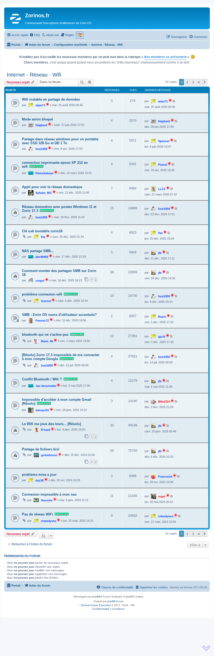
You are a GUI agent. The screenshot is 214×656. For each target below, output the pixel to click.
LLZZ (161, 188)
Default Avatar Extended (96, 605)
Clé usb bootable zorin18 (42, 231)
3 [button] (193, 82)
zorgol (39, 280)
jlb (160, 252)
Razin (162, 316)
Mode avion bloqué (37, 119)
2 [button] (187, 82)
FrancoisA (165, 476)
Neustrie (46, 500)
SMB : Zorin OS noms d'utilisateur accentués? (59, 315)
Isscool (46, 301)
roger (161, 496)
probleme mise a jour (39, 475)
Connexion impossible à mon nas (49, 494)
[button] (204, 82)
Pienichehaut (44, 173)
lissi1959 (41, 148)
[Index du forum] (15, 18)
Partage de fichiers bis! (40, 449)
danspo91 (42, 410)
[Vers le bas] (206, 648)
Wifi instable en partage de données (51, 99)
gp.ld (161, 336)
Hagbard (41, 125)
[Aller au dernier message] (174, 101)
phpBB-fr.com (115, 601)
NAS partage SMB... (38, 251)
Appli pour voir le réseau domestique (52, 187)
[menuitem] (34, 35)
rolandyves (48, 521)
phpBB (96, 596)
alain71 (40, 105)
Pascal (162, 164)
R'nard (45, 429)
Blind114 (164, 401)
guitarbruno (49, 455)
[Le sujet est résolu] (36, 166)
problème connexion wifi (42, 294)
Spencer (163, 141)
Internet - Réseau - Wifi (34, 75)
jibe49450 (41, 256)
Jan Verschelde (45, 385)
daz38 (39, 480)
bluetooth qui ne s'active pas (45, 334)
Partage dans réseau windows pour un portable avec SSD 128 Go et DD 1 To (60, 141)
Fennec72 (42, 320)
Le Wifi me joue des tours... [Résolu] (51, 424)
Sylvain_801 (43, 192)
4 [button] (199, 82)
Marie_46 (47, 341)
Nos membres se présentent (165, 57)
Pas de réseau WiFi (37, 514)
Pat (43, 237)
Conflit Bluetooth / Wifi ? (42, 379)
